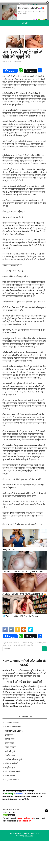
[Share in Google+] (23, 629)
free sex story (11, 645)
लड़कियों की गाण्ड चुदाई (13, 759)
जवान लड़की (9, 743)
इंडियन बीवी (9, 734)
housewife (29, 645)
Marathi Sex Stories (14, 730)
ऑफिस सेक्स (9, 738)
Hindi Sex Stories (13, 726)
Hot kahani (21, 645)
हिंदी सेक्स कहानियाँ (12, 779)
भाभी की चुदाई (17, 61)
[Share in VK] (11, 629)
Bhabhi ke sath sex (13, 643)
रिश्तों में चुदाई (10, 755)
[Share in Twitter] (30, 629)
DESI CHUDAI (37, 643)
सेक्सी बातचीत (10, 775)
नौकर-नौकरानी (10, 747)
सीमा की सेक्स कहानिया (13, 771)
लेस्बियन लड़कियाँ (11, 763)
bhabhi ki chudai (26, 643)
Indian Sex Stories (11, 809)
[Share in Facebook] (5, 629)
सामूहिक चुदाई (10, 767)
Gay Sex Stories (12, 722)
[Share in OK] (17, 629)
